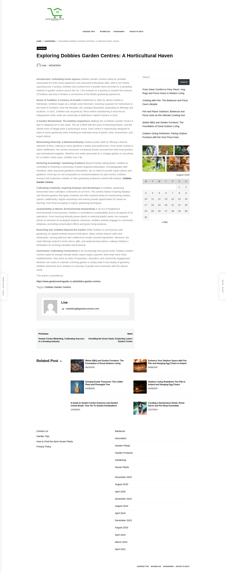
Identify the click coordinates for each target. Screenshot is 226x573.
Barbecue (105, 32)
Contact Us (42, 431)
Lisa (44, 65)
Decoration (120, 438)
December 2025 (123, 477)
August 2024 (121, 506)
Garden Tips (89, 32)
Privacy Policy (43, 446)
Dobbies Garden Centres (58, 287)
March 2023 (121, 542)
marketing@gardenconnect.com (82, 308)
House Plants (136, 32)
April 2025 (120, 491)
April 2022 (120, 549)
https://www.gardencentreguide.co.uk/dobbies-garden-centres (68, 281)
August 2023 (121, 527)
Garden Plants (122, 445)
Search (146, 77)
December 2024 (123, 499)
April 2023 (120, 535)
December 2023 (123, 520)
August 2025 (121, 484)
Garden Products (124, 453)
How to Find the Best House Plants (54, 441)
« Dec (165, 222)
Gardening (119, 32)
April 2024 (120, 513)
